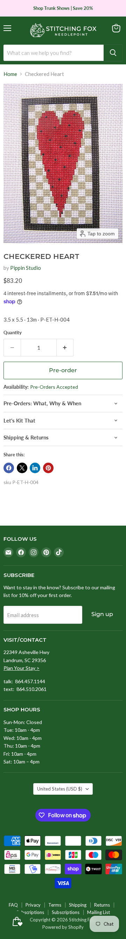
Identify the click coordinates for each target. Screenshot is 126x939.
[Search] (113, 53)
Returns (102, 905)
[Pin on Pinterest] (48, 468)
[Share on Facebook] (9, 468)
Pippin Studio (25, 268)
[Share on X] (22, 468)
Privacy (33, 905)
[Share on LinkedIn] (35, 468)
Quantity (13, 332)
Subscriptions (30, 912)
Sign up (102, 614)
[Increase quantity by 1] (65, 347)
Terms (54, 905)
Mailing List (98, 912)
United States (59, 789)
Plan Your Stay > (22, 668)
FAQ (13, 905)
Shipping (77, 905)
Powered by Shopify (63, 927)
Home (10, 74)
